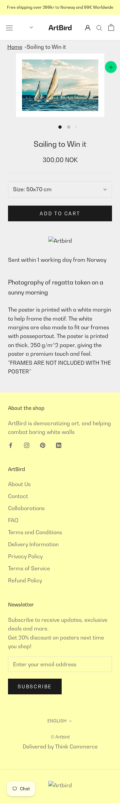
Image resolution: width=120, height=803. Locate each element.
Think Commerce (76, 746)
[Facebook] (10, 444)
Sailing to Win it (46, 46)
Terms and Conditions (35, 532)
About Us (19, 484)
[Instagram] (26, 444)
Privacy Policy (25, 556)
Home (14, 46)
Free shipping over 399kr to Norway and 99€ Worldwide (60, 7)
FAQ (13, 520)
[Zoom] (111, 67)
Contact (18, 496)
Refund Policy (25, 580)
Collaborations (26, 508)
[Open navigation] (9, 27)
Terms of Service (29, 568)
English (57, 720)
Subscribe (35, 686)
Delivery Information (33, 544)
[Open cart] (111, 27)
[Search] (99, 27)
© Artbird (60, 736)
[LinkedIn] (58, 444)
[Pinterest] (42, 444)
